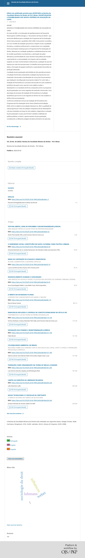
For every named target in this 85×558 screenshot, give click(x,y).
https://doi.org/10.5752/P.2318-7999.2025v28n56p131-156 (32, 333)
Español (13, 449)
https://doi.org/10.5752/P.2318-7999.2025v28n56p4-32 (30, 232)
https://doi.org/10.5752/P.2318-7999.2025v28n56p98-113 (31, 300)
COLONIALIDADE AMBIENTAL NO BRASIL (42, 347)
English (13, 445)
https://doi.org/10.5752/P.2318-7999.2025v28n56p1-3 (30, 199)
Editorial (11, 197)
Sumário (11, 188)
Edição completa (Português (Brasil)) (22, 168)
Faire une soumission (15, 459)
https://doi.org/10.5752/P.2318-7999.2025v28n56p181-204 (32, 368)
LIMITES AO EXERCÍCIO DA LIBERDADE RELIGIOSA (25, 380)
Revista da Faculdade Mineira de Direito (25, 2)
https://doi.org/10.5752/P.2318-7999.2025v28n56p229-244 (32, 400)
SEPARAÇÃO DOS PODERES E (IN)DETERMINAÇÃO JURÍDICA (29, 330)
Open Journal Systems (14, 525)
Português (14, 441)
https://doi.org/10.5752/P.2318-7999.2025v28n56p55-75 (31, 264)
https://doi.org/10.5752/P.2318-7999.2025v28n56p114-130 (32, 318)
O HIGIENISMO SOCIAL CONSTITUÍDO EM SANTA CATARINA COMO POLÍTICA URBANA (38, 244)
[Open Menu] (8, 3)
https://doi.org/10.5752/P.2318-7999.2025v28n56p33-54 (31, 247)
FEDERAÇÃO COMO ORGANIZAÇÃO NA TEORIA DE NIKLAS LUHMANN (32, 365)
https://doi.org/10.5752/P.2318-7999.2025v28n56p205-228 (32, 383)
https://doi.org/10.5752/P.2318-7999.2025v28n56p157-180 (32, 353)
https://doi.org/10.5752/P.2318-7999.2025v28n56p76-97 (31, 282)
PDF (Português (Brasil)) (18, 206)
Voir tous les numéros (14, 413)
